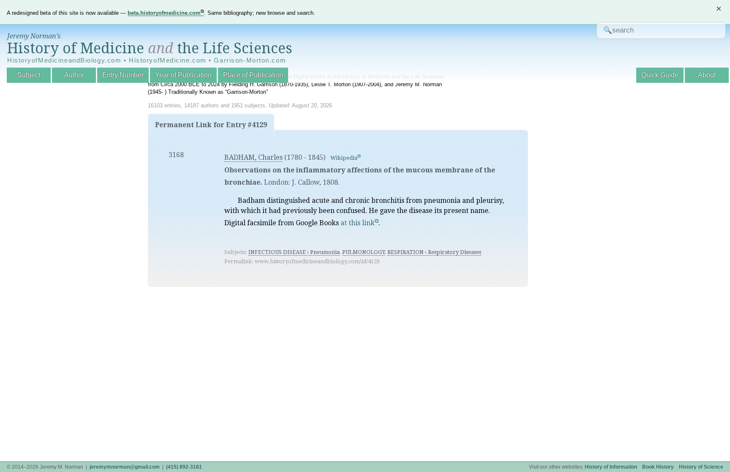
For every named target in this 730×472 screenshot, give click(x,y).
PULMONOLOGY (363, 252)
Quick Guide (659, 75)
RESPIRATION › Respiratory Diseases (434, 252)
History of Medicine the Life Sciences (149, 48)
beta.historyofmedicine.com (164, 13)
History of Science (701, 467)
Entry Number (123, 75)
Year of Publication (183, 75)
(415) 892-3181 (184, 467)
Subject (28, 75)
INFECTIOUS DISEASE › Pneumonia (294, 252)
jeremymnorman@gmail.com (125, 467)
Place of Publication (253, 75)
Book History (658, 467)
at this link (357, 223)
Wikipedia (343, 158)
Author (74, 75)
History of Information (611, 467)
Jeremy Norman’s (33, 36)
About (707, 75)
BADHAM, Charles (253, 157)
